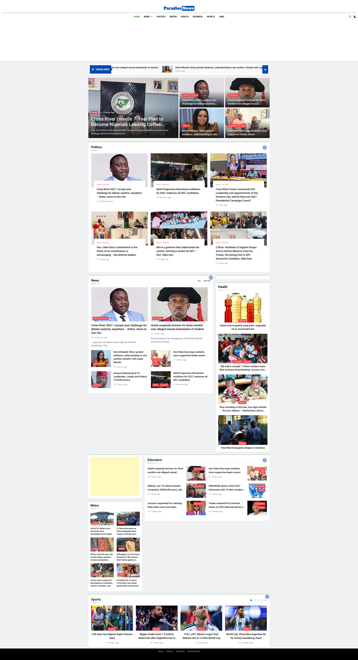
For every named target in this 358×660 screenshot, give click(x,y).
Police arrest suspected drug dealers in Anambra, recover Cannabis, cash (101, 583)
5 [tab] (265, 600)
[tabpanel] (112, 625)
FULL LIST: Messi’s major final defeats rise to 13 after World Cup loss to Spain (201, 638)
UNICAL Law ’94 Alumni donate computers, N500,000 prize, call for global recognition (165, 490)
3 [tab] (258, 600)
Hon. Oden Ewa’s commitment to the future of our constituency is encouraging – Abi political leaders (117, 251)
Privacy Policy (193, 651)
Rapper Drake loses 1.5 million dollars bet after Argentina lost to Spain (156, 638)
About (160, 651)
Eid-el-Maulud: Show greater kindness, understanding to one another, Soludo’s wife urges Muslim (166, 67)
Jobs (221, 16)
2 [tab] (254, 600)
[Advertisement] (179, 41)
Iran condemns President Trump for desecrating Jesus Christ (128, 121)
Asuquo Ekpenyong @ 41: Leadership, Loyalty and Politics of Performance (130, 376)
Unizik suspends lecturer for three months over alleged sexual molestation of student (246, 104)
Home (137, 16)
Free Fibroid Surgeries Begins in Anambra (243, 448)
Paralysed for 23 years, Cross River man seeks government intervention (128, 583)
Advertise (180, 651)
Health (185, 16)
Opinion (97, 385)
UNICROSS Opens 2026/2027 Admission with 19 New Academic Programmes (227, 490)
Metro (173, 16)
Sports (211, 16)
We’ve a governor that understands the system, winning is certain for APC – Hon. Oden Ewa (177, 251)
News (147, 16)
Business (198, 16)
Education (233, 95)
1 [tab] (251, 600)
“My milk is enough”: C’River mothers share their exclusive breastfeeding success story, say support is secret (242, 370)
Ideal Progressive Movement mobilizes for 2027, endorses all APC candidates (190, 376)
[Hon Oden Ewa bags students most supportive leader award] (225, 69)
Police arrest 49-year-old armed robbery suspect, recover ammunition (101, 557)
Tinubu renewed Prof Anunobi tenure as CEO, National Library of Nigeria (226, 507)
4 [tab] (262, 600)
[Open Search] (350, 16)
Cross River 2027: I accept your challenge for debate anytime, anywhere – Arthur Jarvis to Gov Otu (119, 193)
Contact (169, 651)
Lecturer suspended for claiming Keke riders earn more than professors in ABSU (165, 507)
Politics (161, 16)
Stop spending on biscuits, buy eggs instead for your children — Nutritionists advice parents (243, 410)
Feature (238, 362)
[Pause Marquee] (265, 69)
